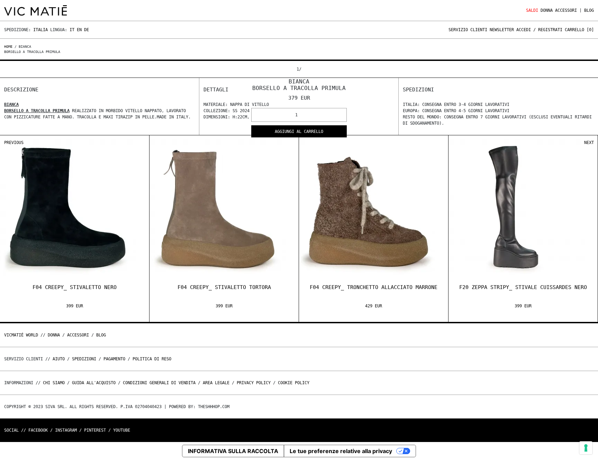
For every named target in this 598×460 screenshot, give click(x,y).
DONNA (547, 10)
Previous (14, 142)
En (79, 29)
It (72, 29)
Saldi (532, 10)
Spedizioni (84, 359)
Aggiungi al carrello (299, 131)
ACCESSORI (566, 10)
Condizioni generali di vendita (159, 382)
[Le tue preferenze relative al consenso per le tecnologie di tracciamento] (585, 447)
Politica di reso (152, 359)
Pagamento (114, 359)
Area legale (216, 382)
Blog (589, 10)
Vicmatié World (21, 335)
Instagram (66, 430)
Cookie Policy (293, 382)
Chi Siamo (54, 382)
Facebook (38, 430)
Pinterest (95, 430)
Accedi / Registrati (539, 29)
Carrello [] (579, 29)
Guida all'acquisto (94, 382)
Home (9, 46)
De (86, 29)
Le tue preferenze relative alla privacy (341, 451)
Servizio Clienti (467, 29)
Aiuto (59, 359)
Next (589, 142)
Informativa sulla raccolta (233, 451)
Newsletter (502, 29)
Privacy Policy (254, 382)
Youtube (121, 430)
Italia (40, 29)
